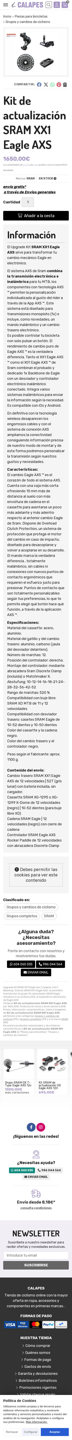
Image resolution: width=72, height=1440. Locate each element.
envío (26, 165)
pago (35, 165)
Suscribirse (36, 1265)
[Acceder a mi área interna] (57, 5)
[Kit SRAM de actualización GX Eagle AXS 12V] (52, 1064)
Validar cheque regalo (37, 1394)
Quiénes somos (37, 1352)
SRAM (64, 1019)
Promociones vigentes (37, 1387)
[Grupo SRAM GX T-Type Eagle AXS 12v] (18, 1064)
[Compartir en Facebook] (39, 84)
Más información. (37, 1421)
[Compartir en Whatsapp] (52, 84)
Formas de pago (37, 1359)
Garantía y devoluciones (38, 1373)
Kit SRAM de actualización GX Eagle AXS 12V (50, 1085)
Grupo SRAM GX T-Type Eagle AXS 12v (18, 1084)
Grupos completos (30, 1019)
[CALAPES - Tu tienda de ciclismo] (27, 5)
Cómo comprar (37, 1346)
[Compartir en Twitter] (46, 84)
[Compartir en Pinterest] (59, 84)
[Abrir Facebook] (31, 1127)
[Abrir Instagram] (41, 1127)
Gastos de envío (37, 1366)
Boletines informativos (38, 1380)
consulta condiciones (36, 1208)
